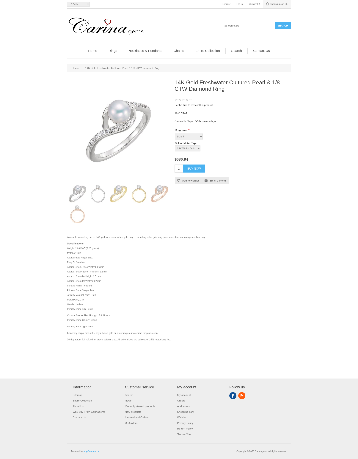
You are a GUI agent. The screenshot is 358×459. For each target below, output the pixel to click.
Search (282, 25)
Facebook (232, 395)
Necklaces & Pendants (145, 51)
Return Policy (185, 428)
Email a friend (218, 180)
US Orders (131, 422)
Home (92, 51)
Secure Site (184, 434)
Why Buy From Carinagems (89, 411)
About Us (78, 406)
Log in (239, 4)
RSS (241, 395)
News (128, 400)
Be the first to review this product (194, 104)
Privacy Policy (185, 422)
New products (133, 411)
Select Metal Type (186, 143)
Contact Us (261, 51)
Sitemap (77, 394)
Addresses (183, 406)
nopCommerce (91, 451)
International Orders (137, 417)
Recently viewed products (140, 406)
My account (184, 394)
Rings (113, 51)
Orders (181, 400)
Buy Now (194, 168)
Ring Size (181, 129)
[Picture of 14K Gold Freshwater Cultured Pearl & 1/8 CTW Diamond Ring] (77, 193)
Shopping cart (185, 411)
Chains (179, 51)
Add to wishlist (190, 180)
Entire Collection (207, 51)
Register (226, 4)
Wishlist (181, 417)
